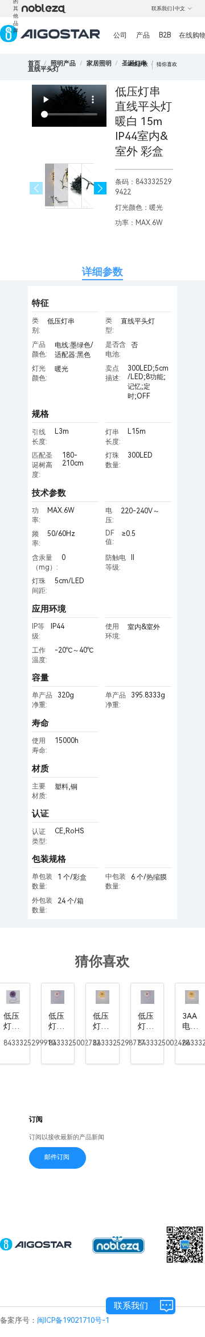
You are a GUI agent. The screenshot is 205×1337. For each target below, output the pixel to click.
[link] (63, 63)
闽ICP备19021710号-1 (73, 1320)
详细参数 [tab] (102, 271)
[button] (100, 188)
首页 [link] (34, 63)
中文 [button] (180, 8)
